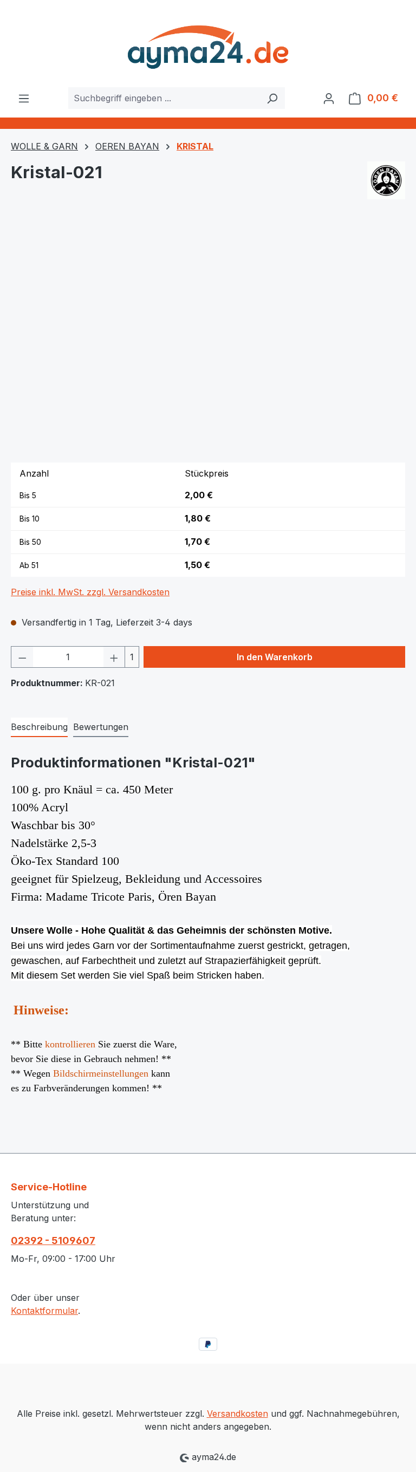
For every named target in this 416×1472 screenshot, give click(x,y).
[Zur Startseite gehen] (208, 43)
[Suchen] (272, 98)
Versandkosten (237, 1413)
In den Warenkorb (275, 657)
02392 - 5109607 (53, 1240)
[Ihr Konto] (329, 98)
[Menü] (24, 98)
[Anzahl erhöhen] (114, 657)
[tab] (39, 727)
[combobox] (164, 98)
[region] (208, 337)
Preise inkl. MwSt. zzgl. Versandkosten (90, 592)
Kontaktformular (44, 1310)
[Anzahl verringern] (22, 657)
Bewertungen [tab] (100, 726)
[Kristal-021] (208, 337)
